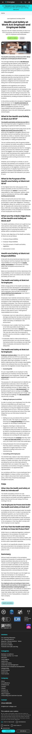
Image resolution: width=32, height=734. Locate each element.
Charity (3, 688)
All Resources (5, 685)
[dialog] (16, 721)
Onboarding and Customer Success (11, 695)
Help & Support (5, 694)
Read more (17, 719)
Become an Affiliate (7, 645)
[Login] (29, 2)
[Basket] (25, 2)
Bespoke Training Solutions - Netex (11, 641)
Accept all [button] (8, 731)
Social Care (4, 672)
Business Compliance (7, 654)
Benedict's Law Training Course (15, 6)
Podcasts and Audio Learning (9, 646)
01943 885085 (6, 703)
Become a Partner (6, 643)
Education (4, 657)
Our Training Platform (7, 639)
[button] (16, 728)
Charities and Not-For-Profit (9, 656)
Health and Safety (6, 663)
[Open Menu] (2, 2)
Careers (3, 686)
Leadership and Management (9, 665)
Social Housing (5, 670)
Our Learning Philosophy (8, 638)
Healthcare (4, 661)
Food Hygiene (5, 659)
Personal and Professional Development (13, 666)
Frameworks (5, 692)
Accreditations (5, 683)
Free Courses (5, 674)
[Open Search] (21, 2)
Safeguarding (5, 668)
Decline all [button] (23, 731)
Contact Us (4, 690)
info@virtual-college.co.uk (8, 706)
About (3, 681)
